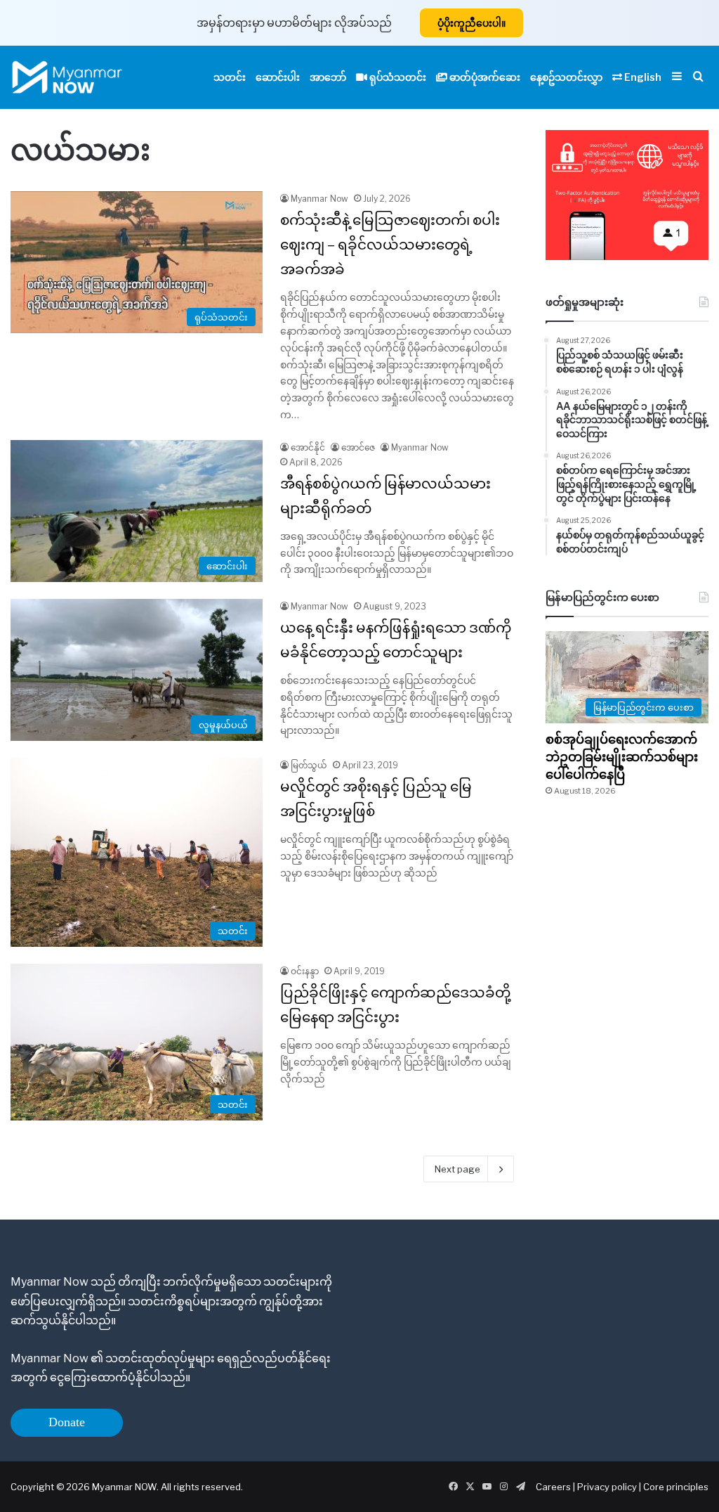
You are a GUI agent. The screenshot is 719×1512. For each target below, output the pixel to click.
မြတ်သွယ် (309, 765)
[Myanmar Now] (67, 77)
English (641, 77)
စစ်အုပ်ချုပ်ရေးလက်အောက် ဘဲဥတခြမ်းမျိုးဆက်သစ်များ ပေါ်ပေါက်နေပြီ (623, 757)
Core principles (675, 1486)
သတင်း (229, 77)
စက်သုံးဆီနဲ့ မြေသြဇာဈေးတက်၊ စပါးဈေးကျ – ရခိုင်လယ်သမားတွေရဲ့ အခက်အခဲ (390, 245)
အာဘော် (328, 77)
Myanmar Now (319, 198)
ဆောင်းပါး (278, 77)
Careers (554, 1486)
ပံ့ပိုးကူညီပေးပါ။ (471, 23)
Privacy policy (607, 1486)
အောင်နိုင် (308, 447)
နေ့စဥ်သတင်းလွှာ (566, 77)
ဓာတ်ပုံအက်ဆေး (483, 77)
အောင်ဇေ (358, 447)
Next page (457, 1169)
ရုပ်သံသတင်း (396, 77)
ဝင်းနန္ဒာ (305, 971)
